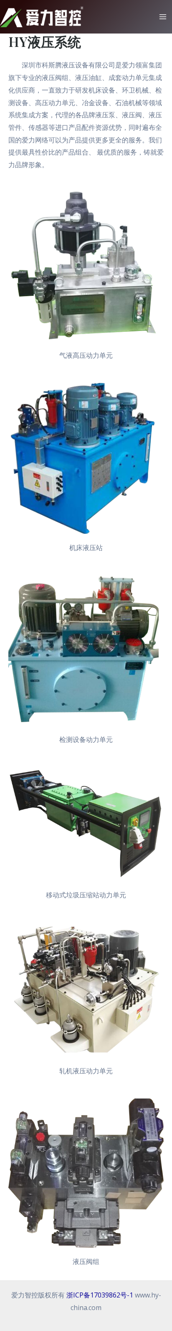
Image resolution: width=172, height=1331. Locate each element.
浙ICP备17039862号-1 (99, 1295)
